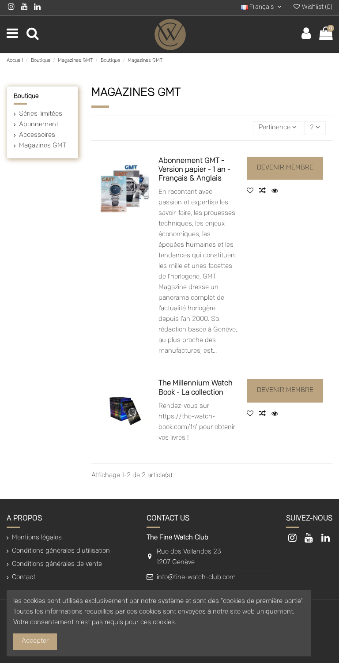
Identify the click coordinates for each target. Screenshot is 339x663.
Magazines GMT (42, 146)
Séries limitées (40, 114)
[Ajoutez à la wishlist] (253, 191)
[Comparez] (265, 191)
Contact (23, 577)
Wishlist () (316, 7)
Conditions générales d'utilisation (61, 551)
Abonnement (38, 124)
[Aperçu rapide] (276, 191)
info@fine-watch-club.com (196, 577)
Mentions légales (37, 538)
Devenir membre (285, 168)
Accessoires (37, 135)
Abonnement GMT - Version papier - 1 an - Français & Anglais (194, 170)
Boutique (26, 96)
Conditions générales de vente (57, 564)
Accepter (35, 641)
